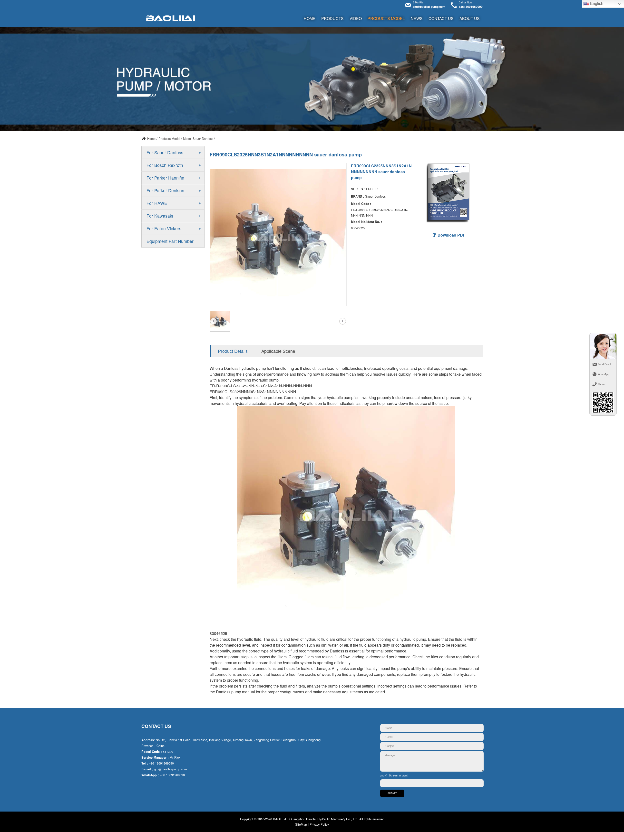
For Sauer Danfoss (164, 152)
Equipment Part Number (170, 241)
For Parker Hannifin (165, 178)
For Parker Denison (165, 190)
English (596, 3)
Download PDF (451, 235)
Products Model (386, 18)
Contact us (441, 18)
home (309, 18)
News (417, 18)
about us (469, 18)
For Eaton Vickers (163, 228)
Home (151, 138)
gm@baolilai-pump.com (429, 6)
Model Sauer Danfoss (198, 138)
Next (342, 321)
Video (356, 18)
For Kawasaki (159, 216)
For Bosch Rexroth (164, 165)
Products (332, 18)
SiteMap (301, 824)
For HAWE (156, 203)
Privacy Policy (319, 824)
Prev (213, 321)
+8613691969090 (471, 6)
